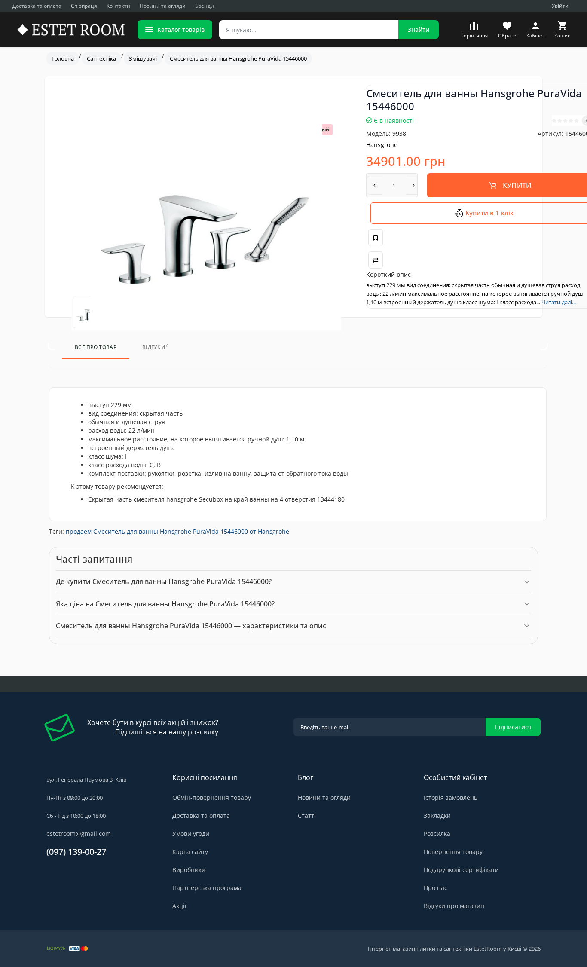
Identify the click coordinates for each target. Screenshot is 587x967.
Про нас (435, 888)
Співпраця (84, 5)
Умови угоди (190, 833)
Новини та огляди (163, 5)
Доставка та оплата (36, 5)
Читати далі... (558, 302)
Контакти (118, 5)
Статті (307, 815)
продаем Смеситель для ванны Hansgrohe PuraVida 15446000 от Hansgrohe (177, 531)
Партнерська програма (207, 888)
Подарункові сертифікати (461, 870)
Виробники (188, 870)
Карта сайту (190, 852)
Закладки (437, 815)
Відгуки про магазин (454, 906)
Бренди (204, 5)
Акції (179, 906)
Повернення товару (453, 852)
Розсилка (437, 833)
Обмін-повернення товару (211, 797)
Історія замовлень (450, 797)
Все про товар (95, 347)
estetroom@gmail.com (78, 833)
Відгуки (155, 347)
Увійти (560, 5)
